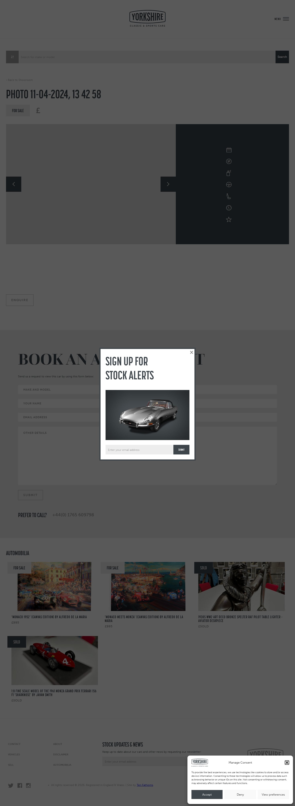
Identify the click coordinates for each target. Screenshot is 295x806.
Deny (240, 794)
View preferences (273, 794)
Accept (207, 794)
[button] (287, 763)
